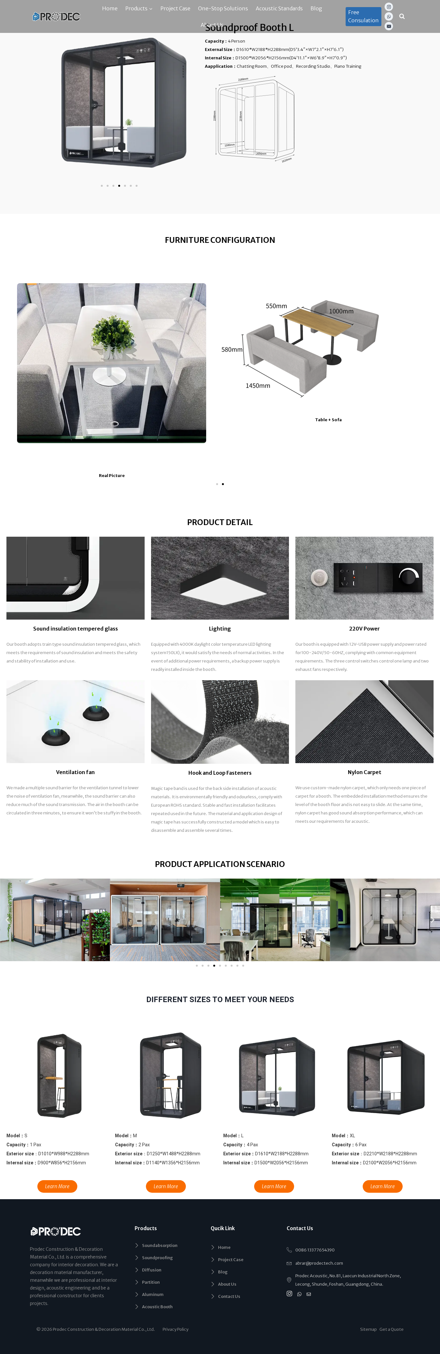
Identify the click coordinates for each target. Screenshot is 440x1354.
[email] (310, 1294)
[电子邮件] (389, 26)
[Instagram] (389, 7)
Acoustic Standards (279, 8)
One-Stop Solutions (223, 8)
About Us (212, 25)
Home (110, 8)
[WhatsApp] (389, 16)
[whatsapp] (300, 1294)
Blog (316, 8)
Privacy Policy (175, 1329)
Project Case (175, 8)
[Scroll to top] (426, 1297)
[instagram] (290, 1294)
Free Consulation (363, 16)
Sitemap (369, 1329)
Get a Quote (391, 1329)
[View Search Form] (402, 16)
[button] (102, 186)
